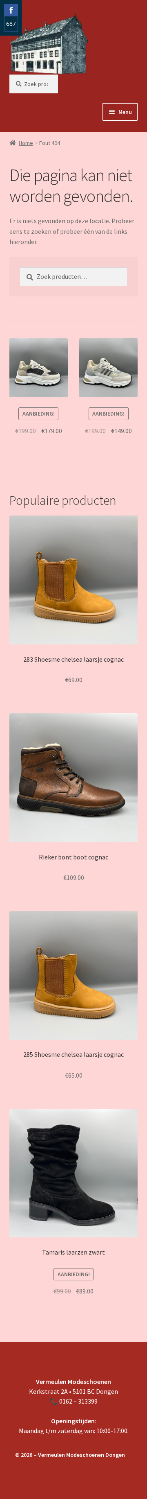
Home (26, 143)
